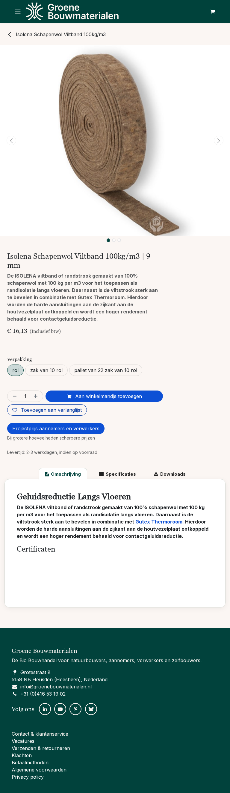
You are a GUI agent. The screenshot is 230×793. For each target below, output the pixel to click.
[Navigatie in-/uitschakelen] (18, 11)
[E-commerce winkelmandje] (212, 11)
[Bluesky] (91, 709)
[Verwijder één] (13, 396)
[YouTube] (60, 709)
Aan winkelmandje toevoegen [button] (108, 396)
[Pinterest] (75, 709)
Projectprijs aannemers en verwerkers (55, 428)
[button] (11, 140)
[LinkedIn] (45, 709)
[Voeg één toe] (37, 396)
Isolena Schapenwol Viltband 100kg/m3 (60, 34)
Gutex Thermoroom (158, 522)
